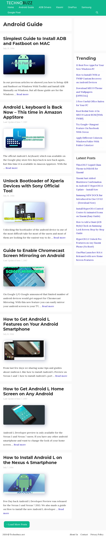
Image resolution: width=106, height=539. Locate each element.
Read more (23, 94)
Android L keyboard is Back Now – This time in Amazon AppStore (32, 112)
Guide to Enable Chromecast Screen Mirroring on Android (34, 253)
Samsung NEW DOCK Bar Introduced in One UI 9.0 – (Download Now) (89, 199)
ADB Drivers (45, 7)
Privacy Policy (96, 534)
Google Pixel (14, 12)
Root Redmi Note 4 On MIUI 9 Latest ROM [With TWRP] (89, 115)
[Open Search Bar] (97, 12)
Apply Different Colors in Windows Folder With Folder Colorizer (89, 141)
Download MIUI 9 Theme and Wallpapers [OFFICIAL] (89, 92)
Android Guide (26, 7)
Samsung (86, 7)
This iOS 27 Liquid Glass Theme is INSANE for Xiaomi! (88, 168)
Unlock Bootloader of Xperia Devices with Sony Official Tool (33, 185)
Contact (84, 534)
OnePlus (72, 7)
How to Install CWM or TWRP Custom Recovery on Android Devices (88, 78)
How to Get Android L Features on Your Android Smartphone (30, 324)
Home (11, 7)
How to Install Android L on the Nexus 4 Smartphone (32, 460)
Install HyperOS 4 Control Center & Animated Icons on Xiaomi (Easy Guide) (89, 212)
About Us (74, 534)
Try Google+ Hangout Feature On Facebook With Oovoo (87, 128)
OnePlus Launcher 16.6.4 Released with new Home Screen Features (89, 256)
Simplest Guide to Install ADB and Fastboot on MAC (34, 41)
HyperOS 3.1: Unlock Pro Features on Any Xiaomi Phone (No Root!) (88, 243)
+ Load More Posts (16, 524)
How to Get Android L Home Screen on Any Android (33, 391)
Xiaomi (59, 7)
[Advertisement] (91, 34)
